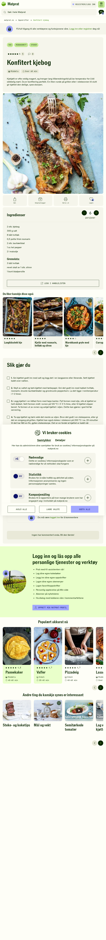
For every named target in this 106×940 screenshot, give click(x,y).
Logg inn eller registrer (80, 28)
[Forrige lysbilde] (94, 352)
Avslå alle (21, 509)
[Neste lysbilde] (100, 352)
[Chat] (101, 12)
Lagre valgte (53, 509)
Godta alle (84, 509)
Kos (10, 45)
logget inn (55, 517)
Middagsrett (21, 45)
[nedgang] (84, 212)
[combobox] (50, 12)
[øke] (96, 212)
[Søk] (5, 12)
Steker (34, 45)
